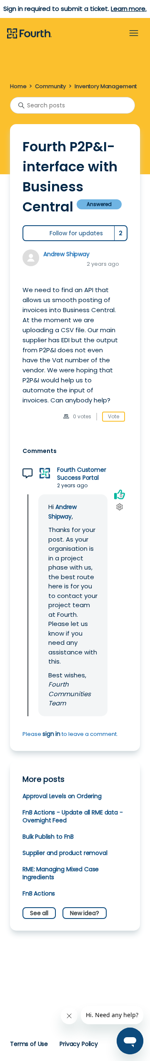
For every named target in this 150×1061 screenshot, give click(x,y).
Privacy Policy (79, 1044)
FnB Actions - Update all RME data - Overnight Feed (72, 816)
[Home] (29, 33)
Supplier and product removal (65, 853)
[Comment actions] (119, 506)
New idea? (84, 913)
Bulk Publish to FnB (48, 836)
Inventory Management (106, 86)
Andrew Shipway (66, 254)
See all (39, 913)
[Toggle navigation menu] (134, 33)
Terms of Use (29, 1044)
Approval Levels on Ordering (62, 796)
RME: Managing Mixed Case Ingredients (60, 873)
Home (18, 86)
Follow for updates (76, 233)
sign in (51, 734)
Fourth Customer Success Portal (81, 474)
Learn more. (128, 8)
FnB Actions (38, 893)
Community (50, 86)
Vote (113, 416)
